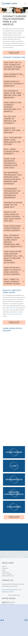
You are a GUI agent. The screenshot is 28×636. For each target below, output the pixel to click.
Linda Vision (12, 307)
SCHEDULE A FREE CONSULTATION (14, 517)
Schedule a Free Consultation (14, 53)
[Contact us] (25, 620)
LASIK (3, 570)
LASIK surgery (9, 310)
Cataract (5, 568)
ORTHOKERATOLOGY (8, 575)
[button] (14, 53)
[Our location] (27, 620)
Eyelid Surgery (7, 574)
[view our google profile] (1, 620)
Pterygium (5, 572)
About (4, 566)
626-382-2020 (15, 528)
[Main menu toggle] (25, 3)
